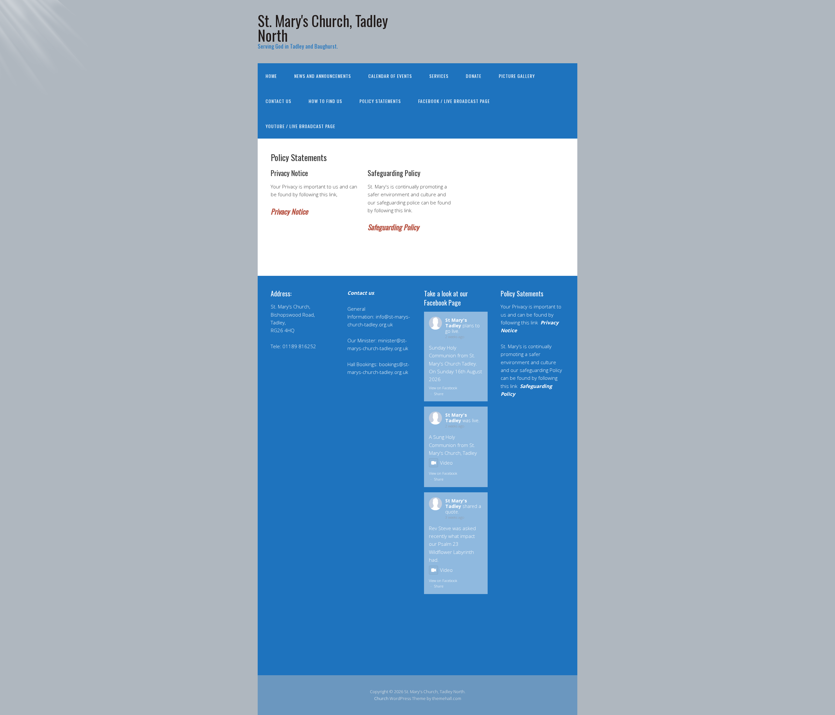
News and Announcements (322, 75)
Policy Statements (380, 100)
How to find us (325, 100)
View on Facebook (443, 387)
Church (381, 698)
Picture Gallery (517, 75)
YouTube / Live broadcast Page (300, 126)
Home (271, 75)
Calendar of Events (390, 75)
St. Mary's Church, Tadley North (323, 27)
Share (438, 393)
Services (438, 75)
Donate (473, 75)
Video (446, 462)
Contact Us (278, 100)
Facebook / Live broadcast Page (454, 100)
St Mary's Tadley (456, 323)
